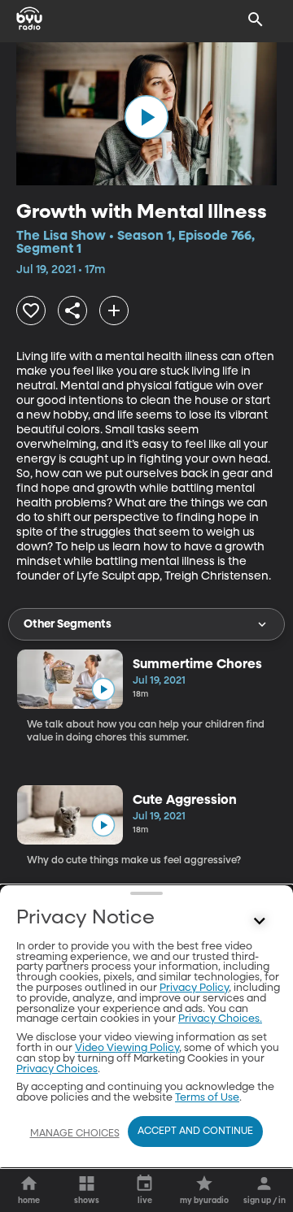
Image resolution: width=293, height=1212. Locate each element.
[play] (146, 117)
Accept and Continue (195, 1131)
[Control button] (259, 921)
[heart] (31, 310)
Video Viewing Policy (127, 1048)
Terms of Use (207, 1098)
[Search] (255, 19)
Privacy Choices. (220, 1019)
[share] (72, 310)
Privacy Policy (194, 988)
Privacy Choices (57, 1069)
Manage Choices (75, 1134)
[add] (114, 310)
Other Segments (68, 624)
